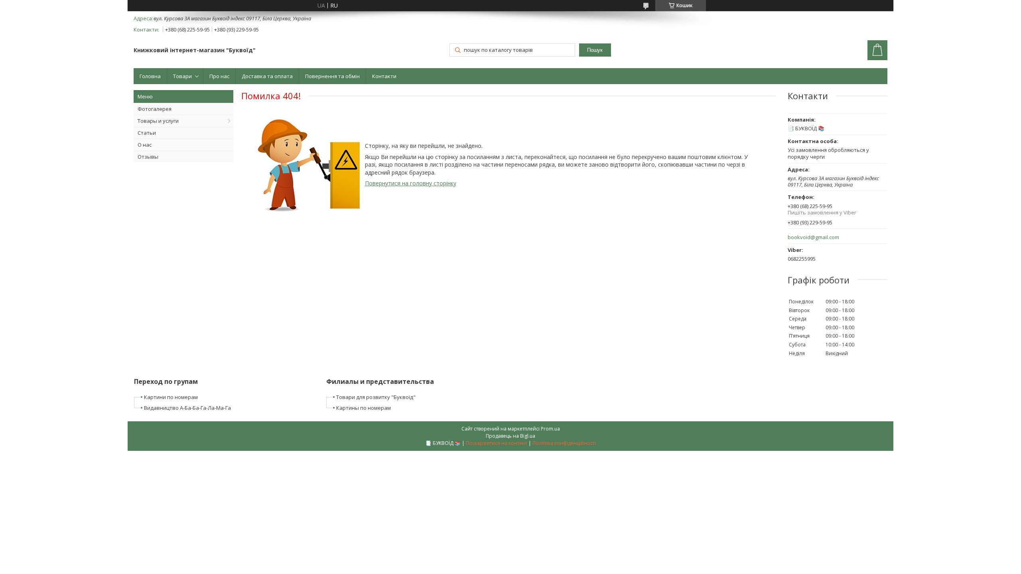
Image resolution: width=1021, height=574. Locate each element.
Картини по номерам (171, 397)
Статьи (147, 132)
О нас (145, 144)
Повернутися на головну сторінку (410, 183)
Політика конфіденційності (564, 443)
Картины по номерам (363, 407)
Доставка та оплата (267, 76)
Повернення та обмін (332, 76)
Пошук (595, 50)
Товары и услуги (158, 120)
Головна (150, 76)
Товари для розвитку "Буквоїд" (376, 397)
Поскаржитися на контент (496, 443)
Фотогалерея (154, 108)
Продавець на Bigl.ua (510, 435)
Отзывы (148, 156)
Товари (182, 76)
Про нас (219, 76)
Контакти (384, 76)
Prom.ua (550, 428)
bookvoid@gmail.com (813, 237)
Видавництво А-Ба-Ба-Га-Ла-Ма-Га (187, 407)
